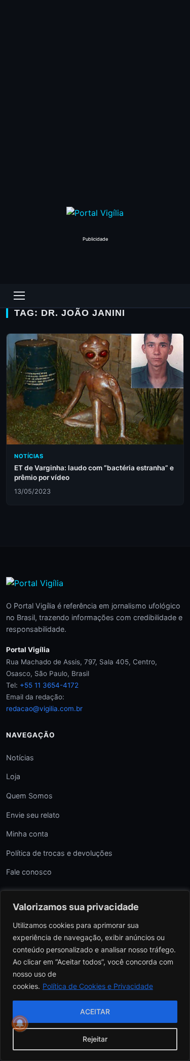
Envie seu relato (33, 815)
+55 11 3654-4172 (49, 685)
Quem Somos (29, 795)
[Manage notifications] (20, 1023)
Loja (13, 776)
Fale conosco (29, 871)
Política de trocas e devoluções (59, 853)
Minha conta (27, 833)
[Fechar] (179, 899)
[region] (95, 975)
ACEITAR (95, 1011)
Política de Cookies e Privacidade (98, 986)
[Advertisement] (95, 100)
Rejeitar (95, 1039)
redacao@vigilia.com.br (44, 708)
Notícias (20, 757)
